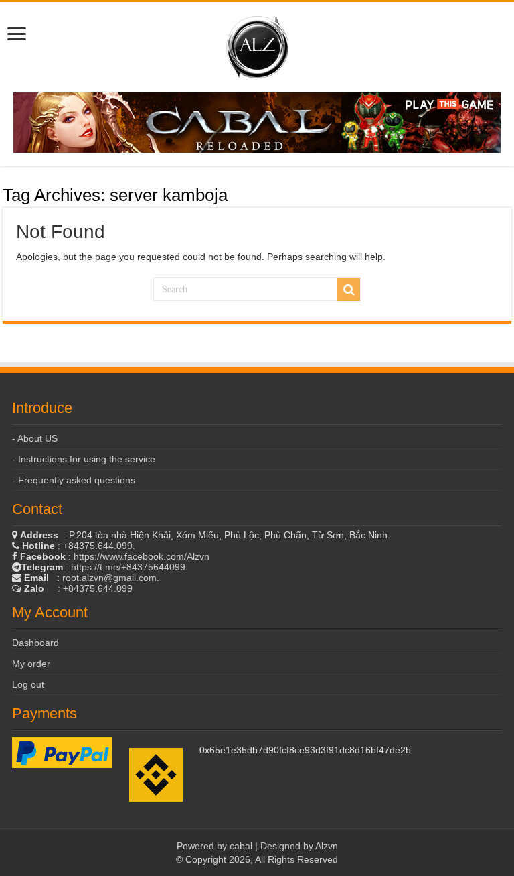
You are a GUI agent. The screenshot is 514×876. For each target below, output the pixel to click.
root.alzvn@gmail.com (109, 577)
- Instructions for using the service (83, 459)
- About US (35, 438)
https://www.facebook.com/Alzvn (141, 556)
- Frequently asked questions (73, 480)
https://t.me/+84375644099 (128, 567)
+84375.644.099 (98, 545)
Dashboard (35, 642)
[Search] (348, 289)
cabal (241, 845)
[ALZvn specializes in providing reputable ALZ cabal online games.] (257, 45)
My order (31, 663)
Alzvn (326, 845)
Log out (28, 684)
